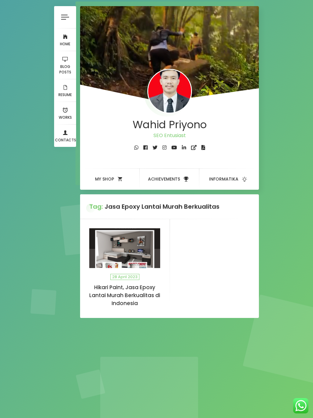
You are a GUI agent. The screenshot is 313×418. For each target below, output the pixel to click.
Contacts (65, 140)
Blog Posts (65, 69)
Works (65, 117)
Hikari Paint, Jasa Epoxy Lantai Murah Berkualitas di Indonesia (124, 295)
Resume (65, 94)
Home (65, 44)
